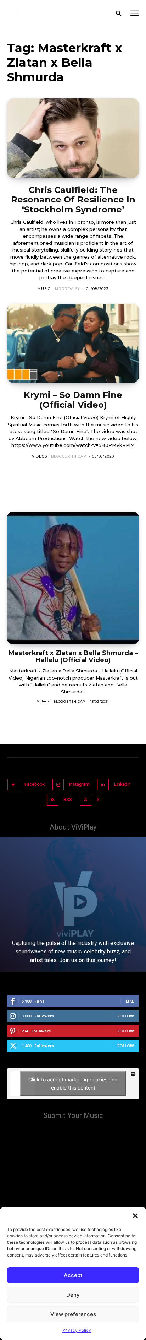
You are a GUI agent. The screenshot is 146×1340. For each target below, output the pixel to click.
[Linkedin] (103, 785)
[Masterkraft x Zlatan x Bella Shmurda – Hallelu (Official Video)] (73, 578)
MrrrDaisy (67, 288)
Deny (73, 1294)
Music (44, 288)
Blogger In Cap (68, 456)
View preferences (73, 1314)
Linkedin (122, 784)
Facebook (34, 784)
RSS (67, 799)
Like (130, 1001)
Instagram (79, 784)
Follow (125, 1015)
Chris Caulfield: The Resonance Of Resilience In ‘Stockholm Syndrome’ (73, 200)
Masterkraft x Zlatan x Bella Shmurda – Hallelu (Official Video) (73, 656)
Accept (73, 1275)
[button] (135, 1215)
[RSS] (52, 800)
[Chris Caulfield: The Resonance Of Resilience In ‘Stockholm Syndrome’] (73, 138)
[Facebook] (13, 785)
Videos (39, 456)
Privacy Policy (76, 1330)
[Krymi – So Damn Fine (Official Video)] (73, 343)
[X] (85, 800)
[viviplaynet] (44, 13)
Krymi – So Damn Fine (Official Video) (73, 400)
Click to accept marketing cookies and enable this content (73, 1083)
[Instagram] (58, 785)
